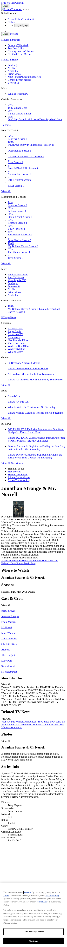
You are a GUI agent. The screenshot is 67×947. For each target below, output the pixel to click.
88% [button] (41, 525)
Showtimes (17, 463)
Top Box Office (16, 48)
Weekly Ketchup (16, 349)
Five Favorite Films (18, 340)
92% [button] (3, 525)
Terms (6, 895)
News (13, 317)
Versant (27, 892)
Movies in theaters (10, 39)
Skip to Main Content (12, 2)
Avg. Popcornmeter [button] (54, 525)
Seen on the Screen (17, 474)
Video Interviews (16, 343)
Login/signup (21, 25)
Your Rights (41, 902)
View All (6, 191)
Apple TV (13, 71)
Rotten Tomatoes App (19, 480)
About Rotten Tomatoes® (21, 19)
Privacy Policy (52, 895)
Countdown (14, 337)
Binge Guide (14, 331)
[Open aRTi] (5, 6)
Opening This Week (18, 45)
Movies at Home (9, 59)
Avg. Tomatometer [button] (16, 525)
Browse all (13, 82)
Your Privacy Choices (33, 931)
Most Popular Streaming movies (24, 76)
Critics (11, 22)
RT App (5, 317)
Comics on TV (15, 334)
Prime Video (14, 74)
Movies (14, 33)
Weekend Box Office (19, 346)
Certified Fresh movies (19, 79)
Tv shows (6, 125)
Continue (33, 941)
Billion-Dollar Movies (19, 477)
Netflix (11, 68)
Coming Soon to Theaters (21, 51)
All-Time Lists (15, 328)
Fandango (13, 65)
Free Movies (14, 471)
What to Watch (18, 93)
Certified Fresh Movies (19, 54)
